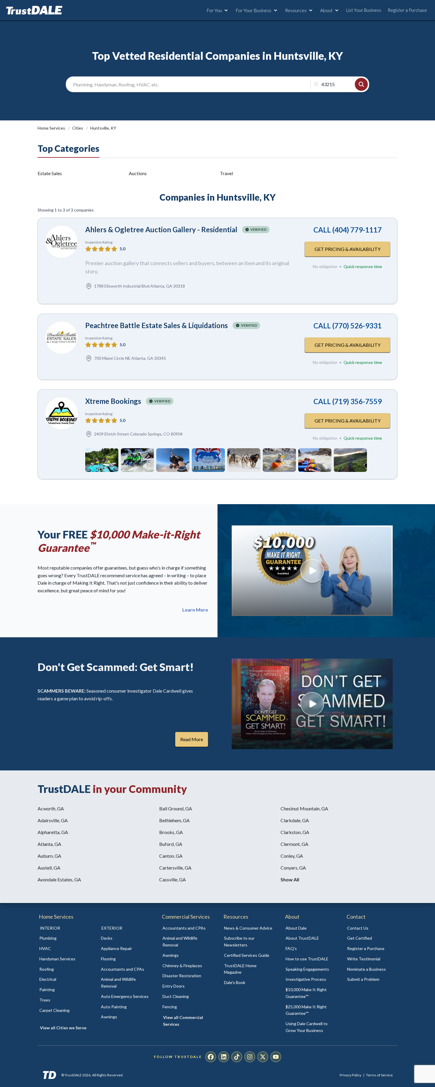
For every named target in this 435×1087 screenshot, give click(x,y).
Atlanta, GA (49, 844)
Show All (290, 879)
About (326, 10)
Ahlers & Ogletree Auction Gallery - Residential (161, 229)
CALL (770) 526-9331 (347, 325)
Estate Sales (50, 173)
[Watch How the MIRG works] (312, 570)
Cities (78, 127)
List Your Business (363, 10)
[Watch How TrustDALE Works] (312, 704)
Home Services (52, 127)
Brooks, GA (171, 832)
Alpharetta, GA (53, 832)
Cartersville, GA (175, 867)
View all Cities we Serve (63, 1027)
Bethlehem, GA (174, 820)
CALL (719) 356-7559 (347, 401)
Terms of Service (379, 1075)
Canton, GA (171, 856)
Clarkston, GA (295, 832)
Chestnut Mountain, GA (304, 808)
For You (214, 10)
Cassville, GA (172, 879)
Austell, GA (49, 867)
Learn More (195, 609)
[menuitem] (64, 938)
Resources (296, 10)
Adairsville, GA (53, 820)
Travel (226, 173)
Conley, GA (292, 856)
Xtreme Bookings (113, 401)
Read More (191, 739)
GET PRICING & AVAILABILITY (348, 249)
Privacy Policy (350, 1075)
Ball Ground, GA (175, 808)
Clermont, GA (294, 844)
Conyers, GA (293, 867)
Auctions (138, 173)
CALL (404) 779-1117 (347, 229)
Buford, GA (170, 844)
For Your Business (253, 10)
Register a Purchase (407, 10)
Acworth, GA (51, 808)
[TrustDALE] (34, 10)
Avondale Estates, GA (59, 879)
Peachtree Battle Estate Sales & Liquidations (156, 325)
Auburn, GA (49, 856)
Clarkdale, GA (295, 820)
